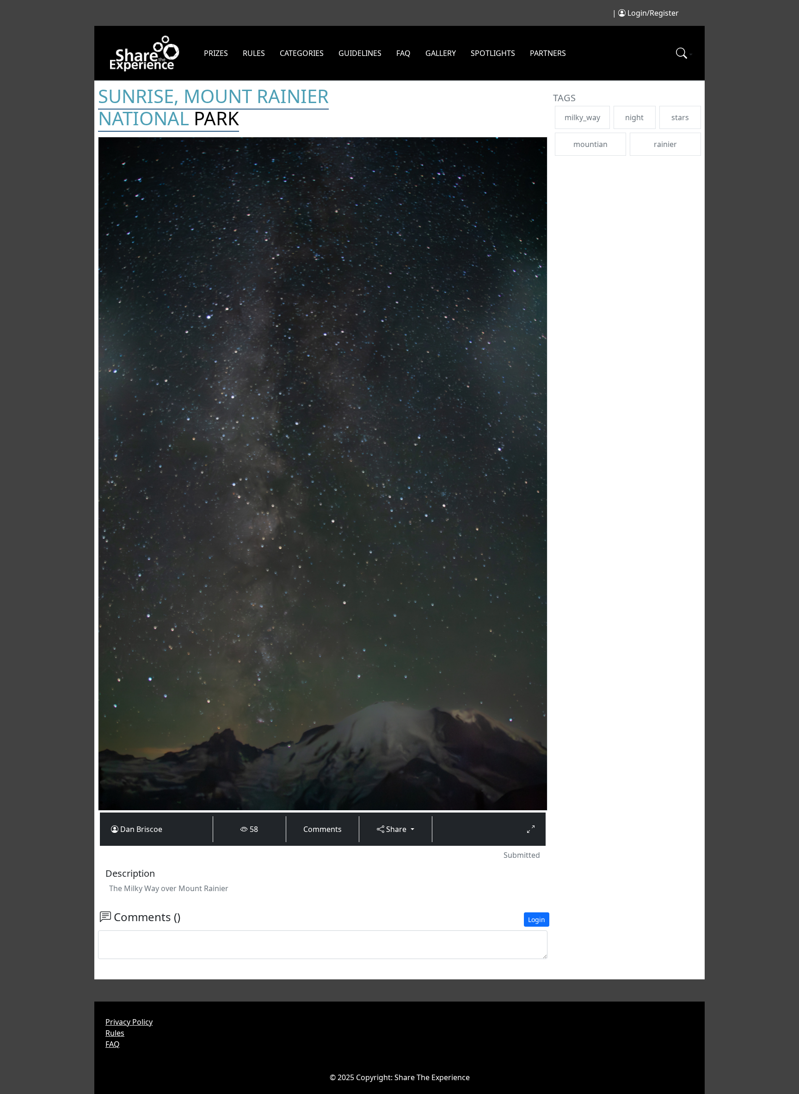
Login (536, 919)
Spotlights (493, 53)
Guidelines (359, 53)
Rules (254, 53)
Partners (548, 53)
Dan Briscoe (141, 829)
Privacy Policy (129, 1022)
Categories (302, 53)
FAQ (403, 53)
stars (680, 117)
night (634, 117)
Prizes (216, 53)
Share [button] (396, 829)
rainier (665, 144)
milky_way (582, 117)
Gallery (440, 53)
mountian (590, 144)
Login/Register (653, 13)
